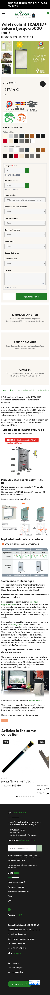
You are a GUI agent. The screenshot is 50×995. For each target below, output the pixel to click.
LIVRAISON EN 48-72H (25, 314)
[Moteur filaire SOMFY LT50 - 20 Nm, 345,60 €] (17, 763)
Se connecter (13, 963)
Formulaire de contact (17, 934)
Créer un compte (15, 967)
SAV (10, 900)
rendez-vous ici (35, 700)
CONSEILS (25, 369)
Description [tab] (7, 390)
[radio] (5, 136)
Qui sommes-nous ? (16, 882)
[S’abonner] (39, 848)
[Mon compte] (42, 14)
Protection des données (18, 891)
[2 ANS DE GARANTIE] (25, 338)
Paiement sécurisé (16, 887)
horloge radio (17, 624)
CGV (10, 896)
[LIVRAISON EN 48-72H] (25, 310)
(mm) (11, 166)
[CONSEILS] (25, 365)
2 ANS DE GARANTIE (25, 342)
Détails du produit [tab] (26, 390)
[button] (3, 14)
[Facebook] (9, 909)
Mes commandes (15, 972)
